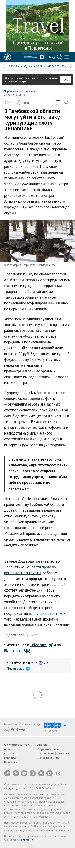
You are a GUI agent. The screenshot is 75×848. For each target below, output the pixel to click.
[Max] (49, 773)
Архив (8, 749)
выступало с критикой (47, 613)
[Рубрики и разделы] (67, 57)
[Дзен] (24, 773)
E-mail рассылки (48, 758)
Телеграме (16, 669)
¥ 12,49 (38, 66)
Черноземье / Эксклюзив (19, 91)
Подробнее (26, 840)
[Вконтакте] (16, 773)
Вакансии (10, 762)
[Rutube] (41, 773)
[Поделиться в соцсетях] (66, 102)
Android (43, 745)
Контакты (11, 753)
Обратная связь (48, 749)
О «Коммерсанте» (16, 745)
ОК (66, 79)
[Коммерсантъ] (7, 56)
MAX (34, 663)
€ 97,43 (25, 66)
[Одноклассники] (33, 773)
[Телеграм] (7, 773)
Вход (51, 57)
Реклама (10, 758)
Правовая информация (53, 753)
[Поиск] (59, 57)
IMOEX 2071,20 (55, 66)
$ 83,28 (13, 66)
